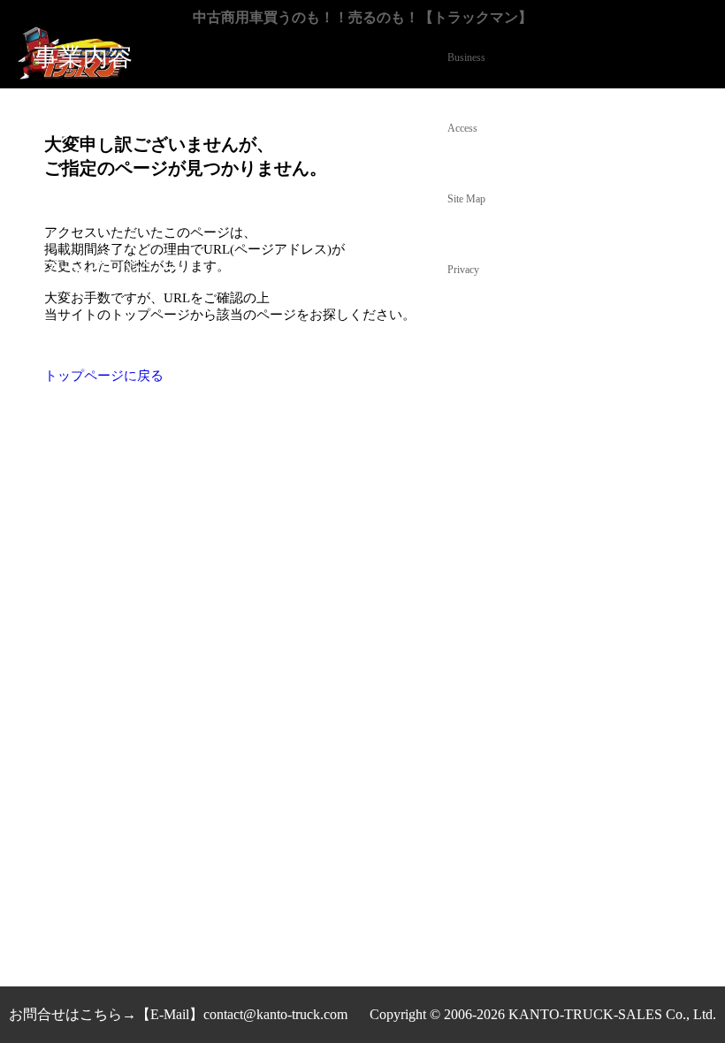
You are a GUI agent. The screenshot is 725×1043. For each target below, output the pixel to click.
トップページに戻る (104, 376)
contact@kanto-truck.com (275, 1014)
